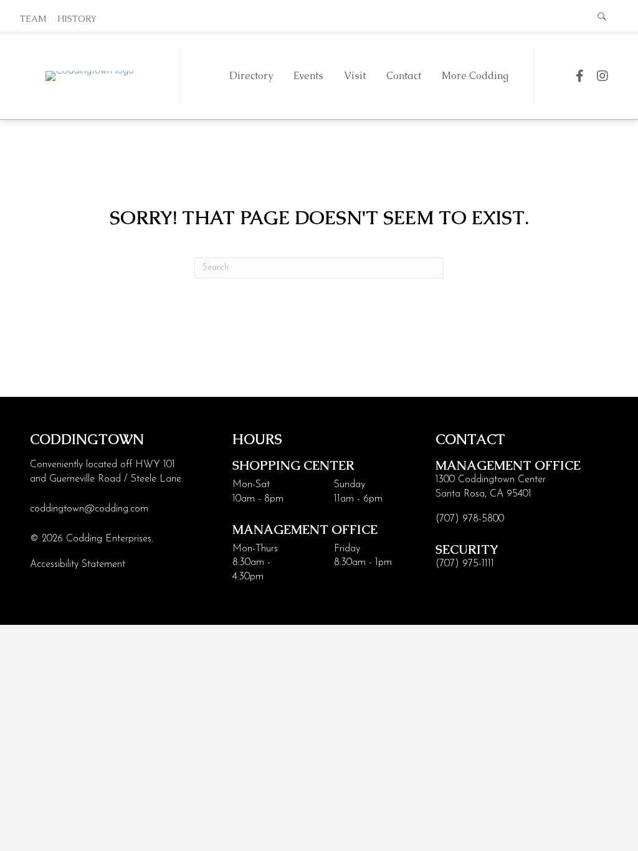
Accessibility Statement (77, 564)
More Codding (475, 75)
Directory (251, 75)
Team (33, 18)
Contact (403, 75)
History (77, 18)
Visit (355, 75)
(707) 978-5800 (470, 519)
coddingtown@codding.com (89, 509)
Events (308, 75)
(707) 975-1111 (465, 564)
